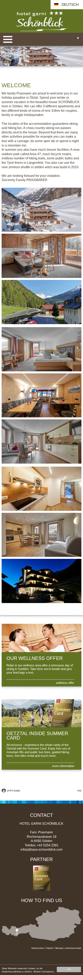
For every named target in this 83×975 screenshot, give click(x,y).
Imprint (49, 948)
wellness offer (65, 682)
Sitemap (59, 948)
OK (69, 969)
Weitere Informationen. (44, 971)
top (79, 790)
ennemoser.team (73, 948)
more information (63, 766)
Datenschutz (37, 948)
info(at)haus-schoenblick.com (41, 849)
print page (13, 790)
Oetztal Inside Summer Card (37, 736)
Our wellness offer (34, 658)
